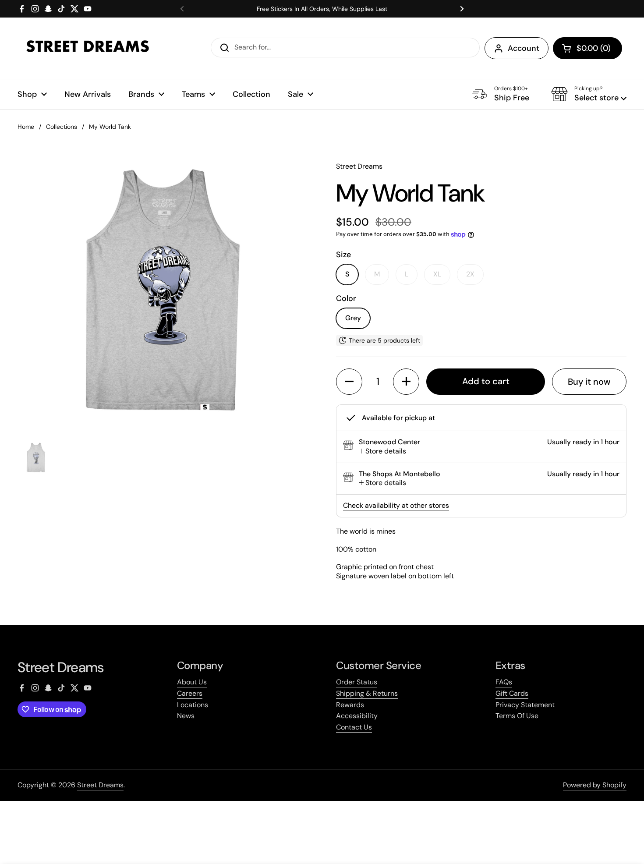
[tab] (382, 451)
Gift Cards (511, 693)
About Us (192, 682)
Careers (189, 693)
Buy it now (589, 381)
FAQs (503, 682)
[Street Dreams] (88, 48)
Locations (192, 704)
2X (470, 274)
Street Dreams (100, 785)
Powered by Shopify (594, 785)
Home (26, 127)
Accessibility (357, 715)
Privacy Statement (525, 704)
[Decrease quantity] (349, 381)
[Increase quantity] (406, 381)
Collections (61, 127)
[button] (587, 48)
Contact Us (354, 727)
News (186, 715)
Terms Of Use (516, 715)
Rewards (350, 704)
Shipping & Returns (367, 693)
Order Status (356, 682)
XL (437, 274)
